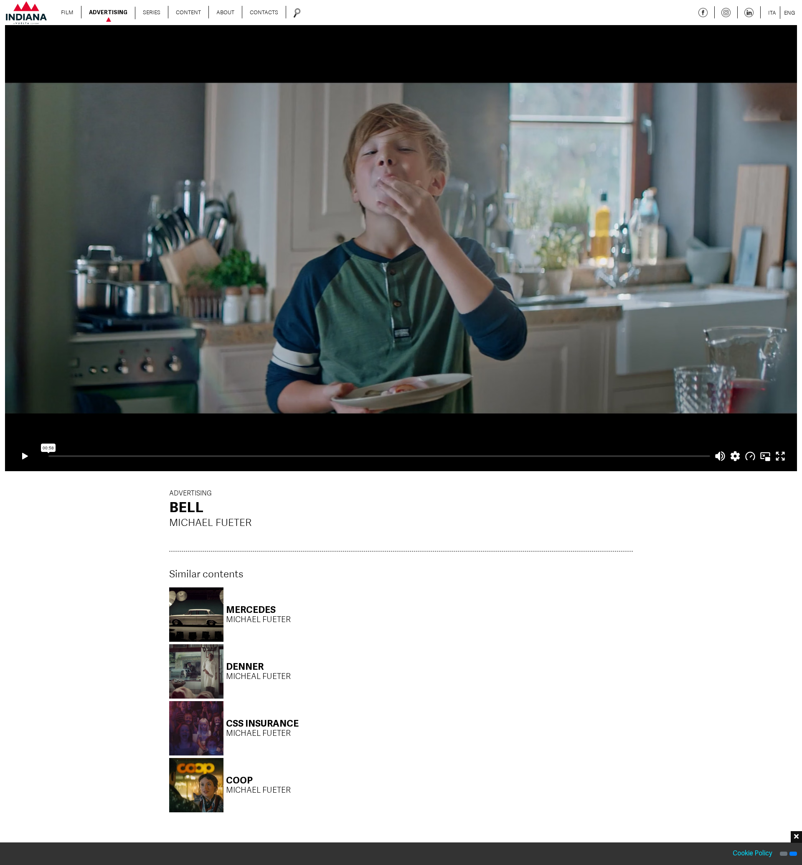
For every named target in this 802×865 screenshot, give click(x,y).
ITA (772, 12)
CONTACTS (264, 12)
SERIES (151, 12)
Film (67, 12)
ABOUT (225, 12)
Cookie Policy (752, 854)
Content (188, 12)
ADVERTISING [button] (108, 13)
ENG (789, 12)
